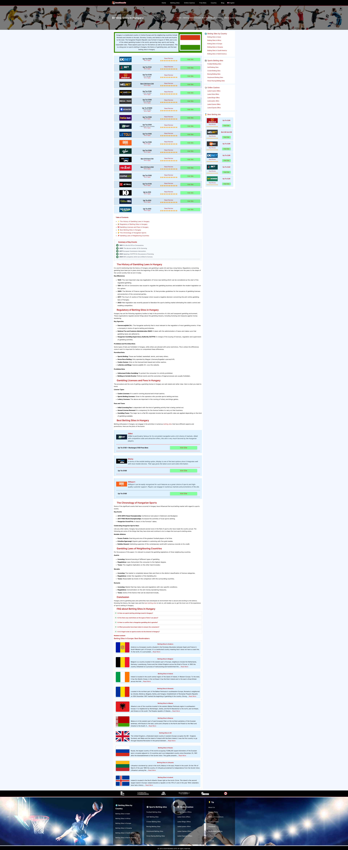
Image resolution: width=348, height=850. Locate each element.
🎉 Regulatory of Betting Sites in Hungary (132, 224)
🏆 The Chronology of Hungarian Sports (132, 233)
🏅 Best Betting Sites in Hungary (129, 230)
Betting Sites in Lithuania (165, 762)
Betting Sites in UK (165, 733)
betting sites (167, 424)
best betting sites (150, 603)
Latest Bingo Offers (213, 97)
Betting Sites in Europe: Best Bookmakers (132, 638)
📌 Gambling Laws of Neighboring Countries (133, 236)
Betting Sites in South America (217, 50)
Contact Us (212, 836)
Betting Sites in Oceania (215, 47)
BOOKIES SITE (172, 848)
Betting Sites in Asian (214, 37)
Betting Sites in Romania (165, 688)
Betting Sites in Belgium (165, 659)
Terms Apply (147, 60)
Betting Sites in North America (217, 54)
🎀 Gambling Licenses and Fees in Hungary (133, 227)
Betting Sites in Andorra (165, 644)
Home (164, 3)
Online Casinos (189, 3)
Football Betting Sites (214, 64)
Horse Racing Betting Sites (216, 81)
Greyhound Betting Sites (215, 77)
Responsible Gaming (215, 831)
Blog (222, 3)
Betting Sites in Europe (214, 43)
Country (214, 3)
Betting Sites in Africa (214, 40)
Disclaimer (212, 826)
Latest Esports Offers (214, 107)
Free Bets (202, 3)
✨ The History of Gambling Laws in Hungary (133, 221)
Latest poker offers (213, 101)
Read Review (168, 58)
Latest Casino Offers (213, 91)
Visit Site (190, 59)
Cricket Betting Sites (213, 70)
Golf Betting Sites (212, 67)
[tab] (158, 613)
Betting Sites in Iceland (165, 777)
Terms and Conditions (215, 817)
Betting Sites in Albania (165, 703)
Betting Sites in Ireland (165, 674)
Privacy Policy (213, 812)
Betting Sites (175, 3)
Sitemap (211, 841)
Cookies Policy (213, 822)
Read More (156, 652)
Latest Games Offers (213, 104)
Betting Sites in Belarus (165, 718)
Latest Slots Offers (213, 94)
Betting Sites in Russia (165, 748)
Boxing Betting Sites (213, 74)
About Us (211, 807)
